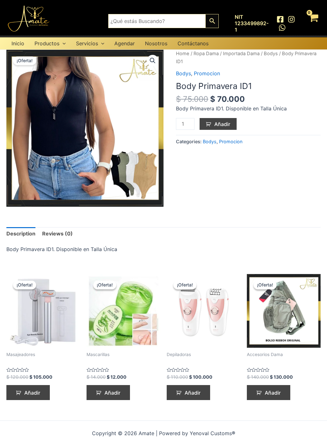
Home (182, 53)
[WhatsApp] (282, 27)
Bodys (271, 53)
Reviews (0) (57, 233)
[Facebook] (280, 19)
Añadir (222, 124)
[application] (62, 43)
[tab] (20, 234)
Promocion (207, 73)
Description (20, 233)
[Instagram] (291, 19)
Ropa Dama (206, 53)
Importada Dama (241, 53)
